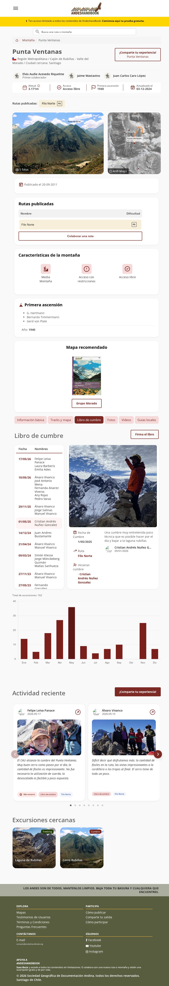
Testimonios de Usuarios (33, 917)
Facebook (94, 940)
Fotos (111, 420)
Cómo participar (97, 922)
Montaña (28, 40)
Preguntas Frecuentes (31, 927)
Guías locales (146, 420)
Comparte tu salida (99, 917)
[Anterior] (15, 754)
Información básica (30, 420)
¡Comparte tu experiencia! (137, 55)
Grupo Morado (86, 403)
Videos (126, 420)
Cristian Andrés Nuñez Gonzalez (88, 578)
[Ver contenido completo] (78, 712)
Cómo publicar (96, 912)
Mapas (21, 912)
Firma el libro (144, 434)
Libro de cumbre (89, 420)
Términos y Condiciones (32, 922)
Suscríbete (22, 967)
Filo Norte (49, 103)
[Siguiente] (158, 754)
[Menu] (40, 8)
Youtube (95, 946)
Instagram (96, 951)
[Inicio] (16, 40)
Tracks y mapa (60, 420)
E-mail (20, 940)
